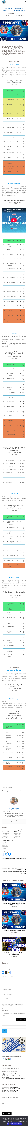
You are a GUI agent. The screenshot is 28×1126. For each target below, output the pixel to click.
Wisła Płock (18, 859)
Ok (8, 1123)
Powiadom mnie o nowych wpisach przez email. (13, 1014)
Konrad (5, 1090)
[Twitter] (12, 821)
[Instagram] (16, 821)
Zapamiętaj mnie (8, 1109)
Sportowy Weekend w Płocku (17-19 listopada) (14, 931)
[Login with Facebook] (3, 972)
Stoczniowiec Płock (10, 859)
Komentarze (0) (5, 967)
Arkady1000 (6, 1088)
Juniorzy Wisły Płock (9, 858)
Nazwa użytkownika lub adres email (10, 1097)
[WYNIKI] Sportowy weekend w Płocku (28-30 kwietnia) (14, 954)
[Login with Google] (9, 972)
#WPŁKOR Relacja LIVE (7, 1071)
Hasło (3, 1103)
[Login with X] (6, 972)
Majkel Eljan (9, 15)
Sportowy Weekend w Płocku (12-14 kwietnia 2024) (19, 831)
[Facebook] (14, 821)
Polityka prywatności (16, 1123)
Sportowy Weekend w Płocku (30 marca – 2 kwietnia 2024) (7, 831)
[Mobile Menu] (25, 1)
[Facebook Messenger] (9, 854)
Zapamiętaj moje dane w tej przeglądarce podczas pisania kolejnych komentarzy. (12, 1004)
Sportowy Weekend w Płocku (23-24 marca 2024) (7, 842)
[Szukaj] (4, 1031)
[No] (26, 1121)
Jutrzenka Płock (18, 858)
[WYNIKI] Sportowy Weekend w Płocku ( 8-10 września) (14, 904)
